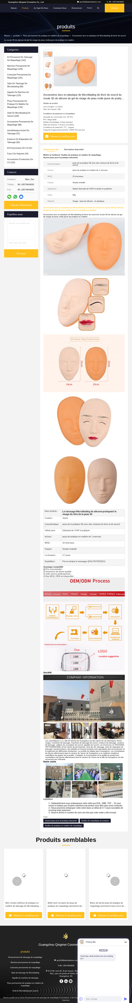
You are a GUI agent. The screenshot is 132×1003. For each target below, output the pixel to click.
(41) (19, 148)
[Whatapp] (15, 196)
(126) (18, 67)
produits (16, 36)
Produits (25, 8)
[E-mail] (21, 196)
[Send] (125, 999)
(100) (18, 114)
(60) (19, 140)
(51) (18, 132)
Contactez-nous (60, 8)
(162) (19, 58)
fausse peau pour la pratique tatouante (61, 821)
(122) (20, 161)
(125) (18, 93)
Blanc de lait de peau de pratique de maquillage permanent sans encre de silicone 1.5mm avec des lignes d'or (107, 905)
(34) (17, 154)
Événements (77, 8)
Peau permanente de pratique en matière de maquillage (46, 36)
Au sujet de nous (41, 8)
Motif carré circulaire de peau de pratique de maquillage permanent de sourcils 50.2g (65, 905)
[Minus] (125, 942)
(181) (19, 76)
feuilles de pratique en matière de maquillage (63, 825)
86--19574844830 (116, 2)
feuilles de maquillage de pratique (95, 821)
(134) (18, 104)
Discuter (114, 8)
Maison (14, 8)
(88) (20, 123)
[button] (48, 89)
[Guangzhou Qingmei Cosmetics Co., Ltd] (66, 936)
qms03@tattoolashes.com (90, 2)
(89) (17, 85)
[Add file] (81, 999)
